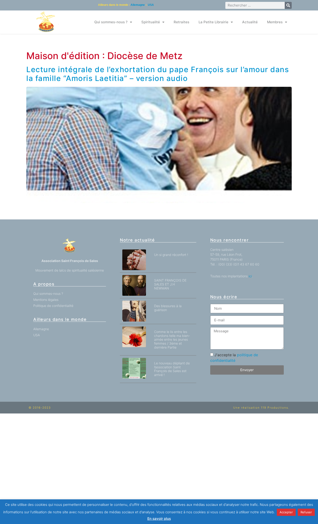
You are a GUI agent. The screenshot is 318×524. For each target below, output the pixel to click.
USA (151, 5)
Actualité (250, 22)
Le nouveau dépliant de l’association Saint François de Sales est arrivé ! (172, 369)
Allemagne (138, 5)
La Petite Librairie (213, 22)
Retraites (181, 22)
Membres (275, 22)
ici (250, 276)
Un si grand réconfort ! (171, 255)
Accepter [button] (286, 512)
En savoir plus (159, 518)
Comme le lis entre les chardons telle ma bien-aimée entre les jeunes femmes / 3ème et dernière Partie (172, 339)
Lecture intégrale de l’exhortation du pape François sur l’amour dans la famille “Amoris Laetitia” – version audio (157, 74)
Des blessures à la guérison (168, 308)
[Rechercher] (288, 5)
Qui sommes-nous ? (111, 22)
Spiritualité (150, 22)
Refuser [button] (306, 512)
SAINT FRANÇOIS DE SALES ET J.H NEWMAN (170, 284)
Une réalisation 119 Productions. (261, 407)
